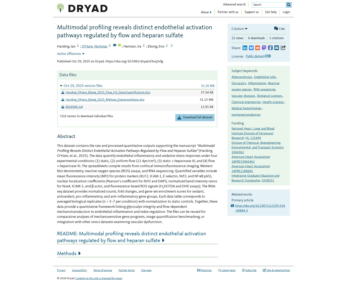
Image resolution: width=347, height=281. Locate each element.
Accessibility (79, 270)
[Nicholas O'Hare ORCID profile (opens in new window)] (119, 45)
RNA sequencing (264, 89)
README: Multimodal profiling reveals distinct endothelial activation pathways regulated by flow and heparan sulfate (131, 237)
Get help (271, 12)
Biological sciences (269, 96)
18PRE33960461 (243, 161)
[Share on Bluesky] (251, 48)
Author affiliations (69, 54)
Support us (252, 12)
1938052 (267, 180)
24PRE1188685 (242, 171)
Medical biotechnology (247, 108)
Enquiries (206, 270)
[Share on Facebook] (270, 48)
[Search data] (289, 5)
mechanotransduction (246, 115)
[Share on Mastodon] (264, 48)
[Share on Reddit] (257, 48)
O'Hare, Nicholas (94, 46)
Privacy (61, 270)
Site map (146, 270)
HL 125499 (253, 138)
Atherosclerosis (242, 77)
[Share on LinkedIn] (245, 48)
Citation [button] (238, 29)
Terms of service (102, 270)
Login (286, 12)
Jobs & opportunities (278, 270)
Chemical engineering (246, 102)
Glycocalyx (239, 83)
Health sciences (273, 102)
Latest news (228, 270)
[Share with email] (276, 48)
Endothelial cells (265, 77)
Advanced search (234, 4)
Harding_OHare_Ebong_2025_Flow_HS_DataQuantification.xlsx (108, 92)
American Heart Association (250, 157)
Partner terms (126, 270)
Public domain (255, 56)
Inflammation (257, 83)
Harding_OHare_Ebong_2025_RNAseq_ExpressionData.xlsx (105, 99)
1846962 (238, 152)
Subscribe (250, 270)
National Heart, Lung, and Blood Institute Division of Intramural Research (253, 133)
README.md (74, 107)
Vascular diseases (243, 96)
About (205, 12)
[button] (137, 85)
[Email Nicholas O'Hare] (114, 45)
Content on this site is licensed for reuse (99, 278)
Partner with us (228, 12)
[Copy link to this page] (283, 48)
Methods (67, 253)
